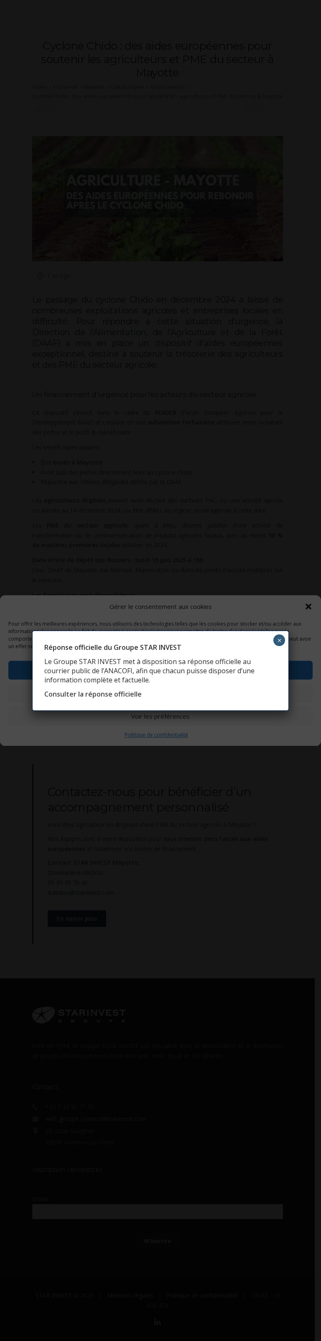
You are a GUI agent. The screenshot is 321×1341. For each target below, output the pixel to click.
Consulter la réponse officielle (93, 694)
